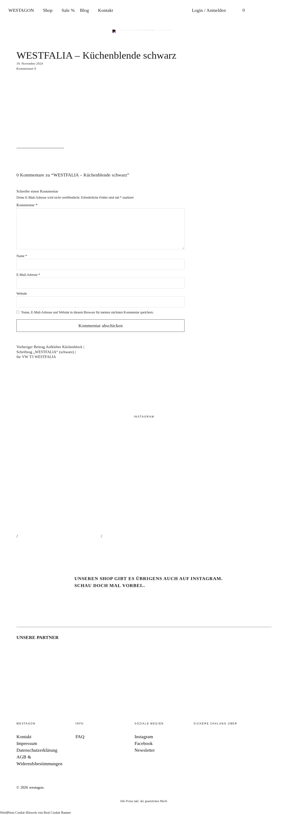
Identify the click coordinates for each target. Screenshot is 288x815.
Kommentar (27, 205)
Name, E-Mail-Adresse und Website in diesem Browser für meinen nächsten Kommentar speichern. (87, 312)
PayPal (199, 737)
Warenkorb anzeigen (240, 10)
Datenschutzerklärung (36, 750)
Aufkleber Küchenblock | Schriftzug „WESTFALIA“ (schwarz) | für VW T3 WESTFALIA (50, 352)
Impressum (26, 743)
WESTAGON (21, 10)
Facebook (280, 406)
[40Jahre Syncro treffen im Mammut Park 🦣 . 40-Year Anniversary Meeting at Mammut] (143, 490)
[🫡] (227, 490)
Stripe (211, 737)
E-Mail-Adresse (28, 275)
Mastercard (224, 737)
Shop (47, 10)
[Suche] (257, 10)
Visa (236, 737)
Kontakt (105, 10)
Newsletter (280, 418)
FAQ (79, 736)
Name (21, 256)
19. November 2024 (29, 63)
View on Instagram (33, 543)
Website (21, 293)
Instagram (280, 393)
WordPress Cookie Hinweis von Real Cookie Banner (35, 812)
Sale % (68, 10)
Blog (84, 10)
